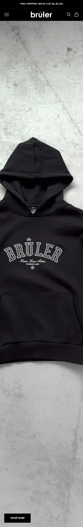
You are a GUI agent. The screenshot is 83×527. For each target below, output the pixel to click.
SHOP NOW (17, 518)
